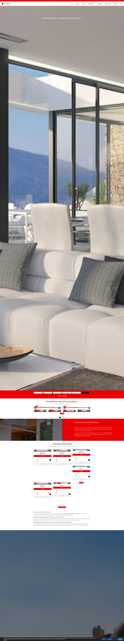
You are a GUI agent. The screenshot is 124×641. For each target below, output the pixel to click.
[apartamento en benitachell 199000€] (47, 407)
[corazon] (35, 408)
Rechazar (109, 639)
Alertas (109, 0)
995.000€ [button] (81, 471)
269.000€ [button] (37, 410)
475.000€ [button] (62, 487)
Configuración (117, 639)
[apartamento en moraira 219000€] (43, 483)
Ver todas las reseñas (62, 507)
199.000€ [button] (42, 456)
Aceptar (104, 639)
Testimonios (99, 3)
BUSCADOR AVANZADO (62, 396)
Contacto (115, 3)
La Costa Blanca (91, 3)
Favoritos (105, 0)
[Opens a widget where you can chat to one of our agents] (120, 639)
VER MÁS (62, 413)
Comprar (77, 3)
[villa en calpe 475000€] (62, 482)
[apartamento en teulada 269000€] (62, 450)
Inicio (72, 3)
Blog (121, 3)
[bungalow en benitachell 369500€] (81, 449)
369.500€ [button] (80, 410)
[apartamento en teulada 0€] (76, 407)
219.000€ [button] (42, 488)
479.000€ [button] (51, 410)
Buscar (85, 392)
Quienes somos (108, 3)
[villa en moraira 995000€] (81, 466)
